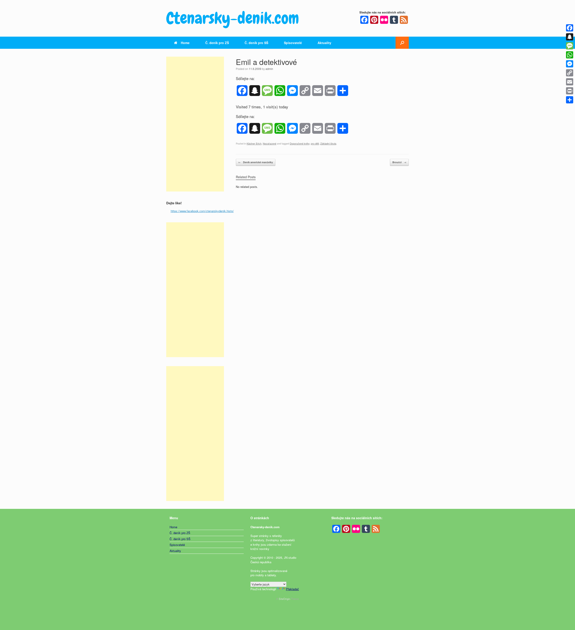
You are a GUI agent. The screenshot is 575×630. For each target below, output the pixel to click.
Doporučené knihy (300, 143)
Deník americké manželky (255, 162)
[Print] (569, 90)
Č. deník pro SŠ (256, 42)
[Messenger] (569, 63)
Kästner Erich (254, 143)
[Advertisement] (195, 124)
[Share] (569, 99)
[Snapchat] (569, 36)
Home (185, 42)
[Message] (569, 45)
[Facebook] (569, 27)
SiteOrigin (284, 599)
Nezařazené (269, 143)
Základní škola (328, 143)
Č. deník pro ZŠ (217, 42)
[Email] (569, 81)
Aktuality (324, 42)
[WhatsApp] (569, 54)
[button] (402, 43)
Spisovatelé (293, 42)
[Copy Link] (569, 72)
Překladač (292, 589)
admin (269, 69)
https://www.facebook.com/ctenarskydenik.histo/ (202, 211)
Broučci (399, 162)
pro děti (315, 143)
